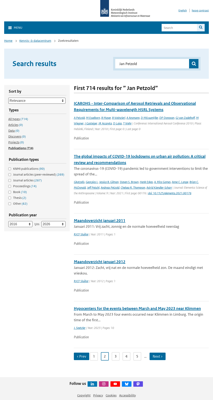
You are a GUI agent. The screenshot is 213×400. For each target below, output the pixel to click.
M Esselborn (93, 118)
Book (20, 192)
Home (8, 41)
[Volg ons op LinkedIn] (92, 384)
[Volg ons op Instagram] (103, 384)
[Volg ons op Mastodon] (138, 384)
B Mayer (106, 118)
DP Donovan (166, 118)
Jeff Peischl (93, 188)
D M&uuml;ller (149, 118)
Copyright (83, 395)
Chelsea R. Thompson (133, 188)
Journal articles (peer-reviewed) (38, 174)
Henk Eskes (146, 182)
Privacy (98, 395)
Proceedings (25, 186)
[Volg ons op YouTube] (115, 384)
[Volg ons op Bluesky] (126, 384)
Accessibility (127, 395)
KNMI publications (29, 169)
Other (20, 204)
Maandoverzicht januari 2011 (99, 220)
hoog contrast (200, 10)
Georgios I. (92, 182)
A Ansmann (133, 118)
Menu (18, 28)
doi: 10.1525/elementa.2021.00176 (169, 193)
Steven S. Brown (129, 182)
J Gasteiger (91, 123)
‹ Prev (81, 356)
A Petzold (79, 118)
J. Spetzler (79, 328)
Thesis (19, 198)
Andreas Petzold (110, 188)
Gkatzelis (79, 182)
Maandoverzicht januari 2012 (99, 261)
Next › (157, 356)
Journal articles (27, 180)
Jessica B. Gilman (109, 182)
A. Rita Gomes (162, 182)
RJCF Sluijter (81, 234)
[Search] (201, 27)
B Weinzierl (118, 118)
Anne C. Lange (180, 182)
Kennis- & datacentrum (35, 41)
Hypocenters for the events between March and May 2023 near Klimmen (137, 308)
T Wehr (127, 123)
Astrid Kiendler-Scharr (159, 188)
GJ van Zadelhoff (185, 118)
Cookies (111, 395)
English (182, 10)
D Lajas (117, 123)
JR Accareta (105, 123)
